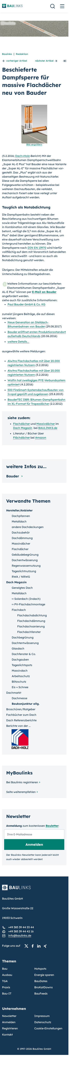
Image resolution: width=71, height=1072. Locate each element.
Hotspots (40, 968)
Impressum (42, 1016)
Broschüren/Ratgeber (20, 709)
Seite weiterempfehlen (21, 792)
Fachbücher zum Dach (21, 714)
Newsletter (9, 1016)
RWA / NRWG (21, 576)
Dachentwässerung (25, 560)
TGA (5, 981)
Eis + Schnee (20, 687)
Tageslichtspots (22, 665)
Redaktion (22, 54)
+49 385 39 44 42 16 (21, 931)
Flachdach (19, 610)
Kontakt (7, 1034)
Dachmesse (19, 698)
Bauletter (52, 825)
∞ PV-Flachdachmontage (28, 604)
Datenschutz (42, 1022)
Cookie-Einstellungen (48, 1028)
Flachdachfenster (29, 632)
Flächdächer (21, 437)
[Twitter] (27, 946)
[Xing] (46, 946)
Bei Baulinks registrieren (22, 782)
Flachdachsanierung (31, 626)
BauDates (40, 981)
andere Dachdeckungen (28, 527)
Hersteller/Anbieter (19, 510)
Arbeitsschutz (21, 676)
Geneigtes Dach (22, 587)
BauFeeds (41, 993)
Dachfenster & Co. (24, 654)
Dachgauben (20, 659)
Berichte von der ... (18, 725)
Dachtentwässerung (25, 643)
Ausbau (7, 975)
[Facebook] (34, 946)
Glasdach (18, 648)
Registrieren (10, 1028)
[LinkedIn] (40, 946)
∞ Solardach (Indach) (26, 598)
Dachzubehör (21, 532)
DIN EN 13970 (37, 247)
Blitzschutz (19, 681)
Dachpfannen (21, 516)
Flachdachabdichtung (32, 615)
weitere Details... (18, 341)
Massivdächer (45, 423)
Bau (4, 968)
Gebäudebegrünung (25, 554)
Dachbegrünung (22, 637)
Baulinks (7, 54)
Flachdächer (21, 423)
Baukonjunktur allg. (25, 703)
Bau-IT (6, 993)
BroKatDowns (43, 987)
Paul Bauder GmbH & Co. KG (26, 304)
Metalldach (19, 521)
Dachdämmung (22, 538)
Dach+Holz (22, 156)
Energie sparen (44, 975)
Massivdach (20, 670)
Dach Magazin (22, 428)
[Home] (34, 889)
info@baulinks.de (19, 935)
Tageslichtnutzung (24, 571)
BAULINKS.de (47, 428)
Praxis (6, 987)
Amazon (40, 437)
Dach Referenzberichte (21, 720)
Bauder (13, 476)
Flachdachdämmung (31, 621)
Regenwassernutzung (26, 565)
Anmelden (9, 1022)
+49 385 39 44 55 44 (21, 927)
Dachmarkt (13, 692)
